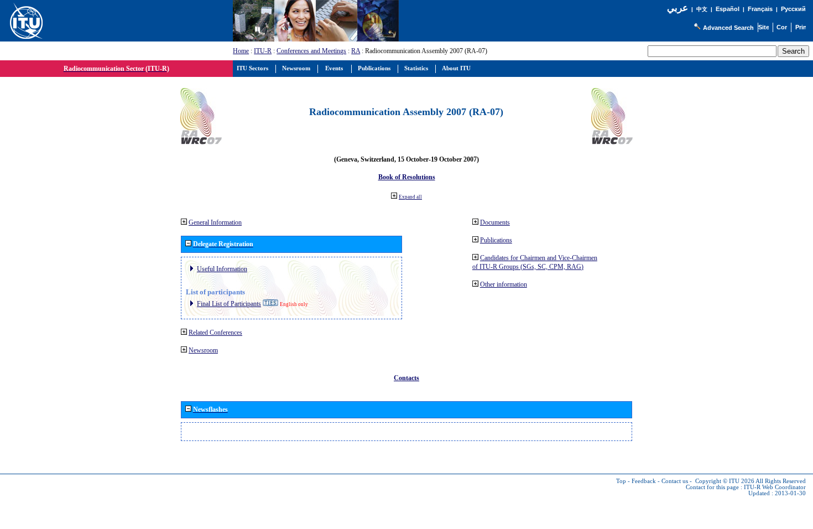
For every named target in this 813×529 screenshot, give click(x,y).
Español (727, 9)
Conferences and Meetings (311, 51)
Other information (503, 284)
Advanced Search (728, 27)
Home (241, 51)
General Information (215, 222)
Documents (495, 222)
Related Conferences (215, 332)
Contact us (674, 481)
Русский (793, 9)
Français (760, 9)
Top (621, 481)
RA (355, 51)
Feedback (644, 481)
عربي (677, 8)
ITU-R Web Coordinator (775, 487)
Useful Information (222, 269)
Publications (496, 240)
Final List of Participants (229, 304)
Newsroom (203, 350)
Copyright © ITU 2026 (724, 481)
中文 (701, 9)
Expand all (410, 197)
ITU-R (263, 51)
